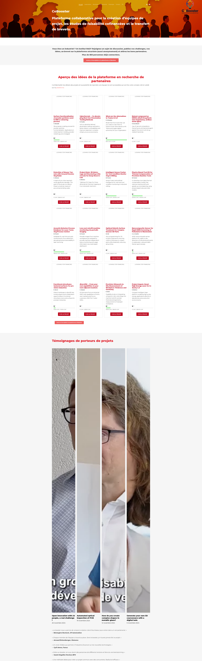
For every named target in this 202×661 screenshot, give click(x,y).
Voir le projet (64, 146)
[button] (101, 60)
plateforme (60, 88)
